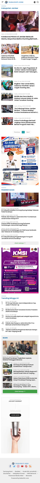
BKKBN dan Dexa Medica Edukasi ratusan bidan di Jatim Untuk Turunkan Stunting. (26, 98)
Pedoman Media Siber (16, 476)
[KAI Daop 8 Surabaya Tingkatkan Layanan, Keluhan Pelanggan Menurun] (20, 348)
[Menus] (2, 2)
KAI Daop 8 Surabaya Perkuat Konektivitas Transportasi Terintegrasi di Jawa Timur (23, 365)
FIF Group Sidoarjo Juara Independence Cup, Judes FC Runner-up (21, 304)
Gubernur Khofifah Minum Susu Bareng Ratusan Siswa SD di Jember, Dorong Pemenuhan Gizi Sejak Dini (8, 57)
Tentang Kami (8, 471)
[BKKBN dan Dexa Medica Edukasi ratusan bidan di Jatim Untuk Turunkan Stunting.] (7, 97)
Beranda (29, 476)
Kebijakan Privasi (19, 473)
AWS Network (31, 473)
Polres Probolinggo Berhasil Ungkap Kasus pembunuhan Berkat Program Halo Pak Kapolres (25, 123)
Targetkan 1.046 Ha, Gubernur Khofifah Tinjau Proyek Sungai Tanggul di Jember (29, 57)
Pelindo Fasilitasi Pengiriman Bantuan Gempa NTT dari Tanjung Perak (21, 330)
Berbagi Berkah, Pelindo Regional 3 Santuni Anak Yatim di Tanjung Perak (25, 372)
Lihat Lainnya (19, 243)
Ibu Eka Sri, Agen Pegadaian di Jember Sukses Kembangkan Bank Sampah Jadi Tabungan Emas (25, 71)
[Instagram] (18, 466)
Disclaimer (7, 473)
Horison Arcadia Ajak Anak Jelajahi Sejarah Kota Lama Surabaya (22, 317)
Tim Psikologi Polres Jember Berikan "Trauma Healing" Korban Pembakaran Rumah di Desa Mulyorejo (26, 111)
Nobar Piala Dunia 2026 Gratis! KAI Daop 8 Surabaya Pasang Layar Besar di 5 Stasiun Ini (25, 379)
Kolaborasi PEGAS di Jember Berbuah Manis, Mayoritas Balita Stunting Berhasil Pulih (19, 39)
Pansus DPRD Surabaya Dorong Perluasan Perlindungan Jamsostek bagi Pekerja (15, 224)
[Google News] (26, 466)
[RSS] (30, 466)
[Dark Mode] (35, 2)
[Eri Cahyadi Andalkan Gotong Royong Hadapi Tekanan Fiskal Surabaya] (20, 200)
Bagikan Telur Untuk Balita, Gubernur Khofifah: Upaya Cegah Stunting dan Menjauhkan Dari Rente (24, 87)
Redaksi (17, 471)
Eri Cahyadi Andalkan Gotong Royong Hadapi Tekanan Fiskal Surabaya (20, 211)
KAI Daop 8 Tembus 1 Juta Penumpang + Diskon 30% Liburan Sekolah (24, 385)
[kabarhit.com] (13, 2)
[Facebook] (10, 466)
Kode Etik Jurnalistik (29, 471)
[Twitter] (14, 466)
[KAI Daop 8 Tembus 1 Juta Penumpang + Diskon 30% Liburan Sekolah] (7, 385)
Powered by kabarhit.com (20, 478)
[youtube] (22, 466)
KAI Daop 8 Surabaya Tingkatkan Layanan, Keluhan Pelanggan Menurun (17, 359)
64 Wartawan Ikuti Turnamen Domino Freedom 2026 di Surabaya (21, 310)
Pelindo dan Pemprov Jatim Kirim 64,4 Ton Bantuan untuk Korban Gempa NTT (18, 217)
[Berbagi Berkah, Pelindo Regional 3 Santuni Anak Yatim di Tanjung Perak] (7, 372)
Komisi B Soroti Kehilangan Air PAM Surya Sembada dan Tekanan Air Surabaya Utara (18, 231)
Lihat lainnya (19, 391)
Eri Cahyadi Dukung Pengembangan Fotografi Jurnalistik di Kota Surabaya (17, 237)
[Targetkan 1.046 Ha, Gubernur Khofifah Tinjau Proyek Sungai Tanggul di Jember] (30, 49)
